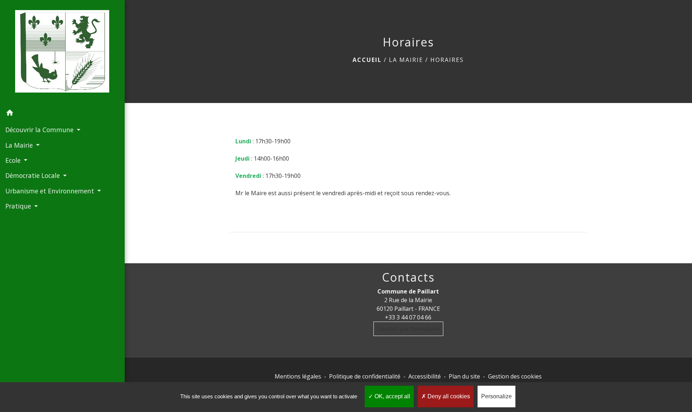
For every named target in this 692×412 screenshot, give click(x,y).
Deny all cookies (448, 396)
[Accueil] (62, 52)
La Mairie (406, 60)
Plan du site (464, 376)
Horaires (447, 60)
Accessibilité (424, 376)
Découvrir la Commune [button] (40, 129)
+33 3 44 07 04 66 (408, 317)
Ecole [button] (13, 160)
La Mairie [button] (20, 145)
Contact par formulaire (408, 329)
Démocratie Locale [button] (33, 175)
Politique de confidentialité (364, 376)
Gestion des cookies (515, 376)
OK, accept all (391, 396)
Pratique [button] (19, 206)
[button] (62, 114)
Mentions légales (298, 376)
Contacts (408, 277)
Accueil (367, 60)
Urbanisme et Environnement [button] (50, 191)
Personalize (496, 396)
